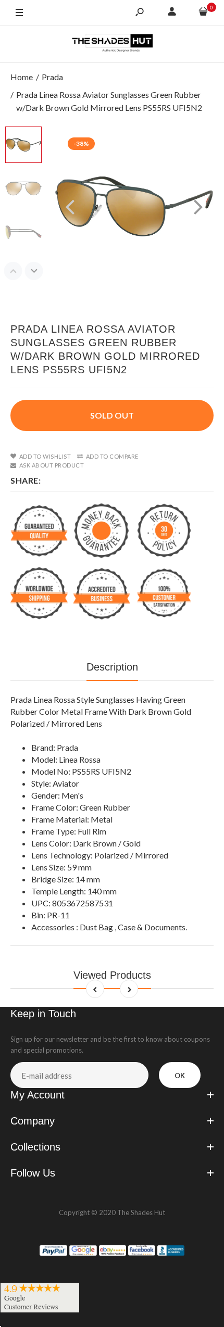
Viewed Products (112, 975)
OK (180, 1075)
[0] (203, 13)
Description (112, 667)
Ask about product (51, 465)
